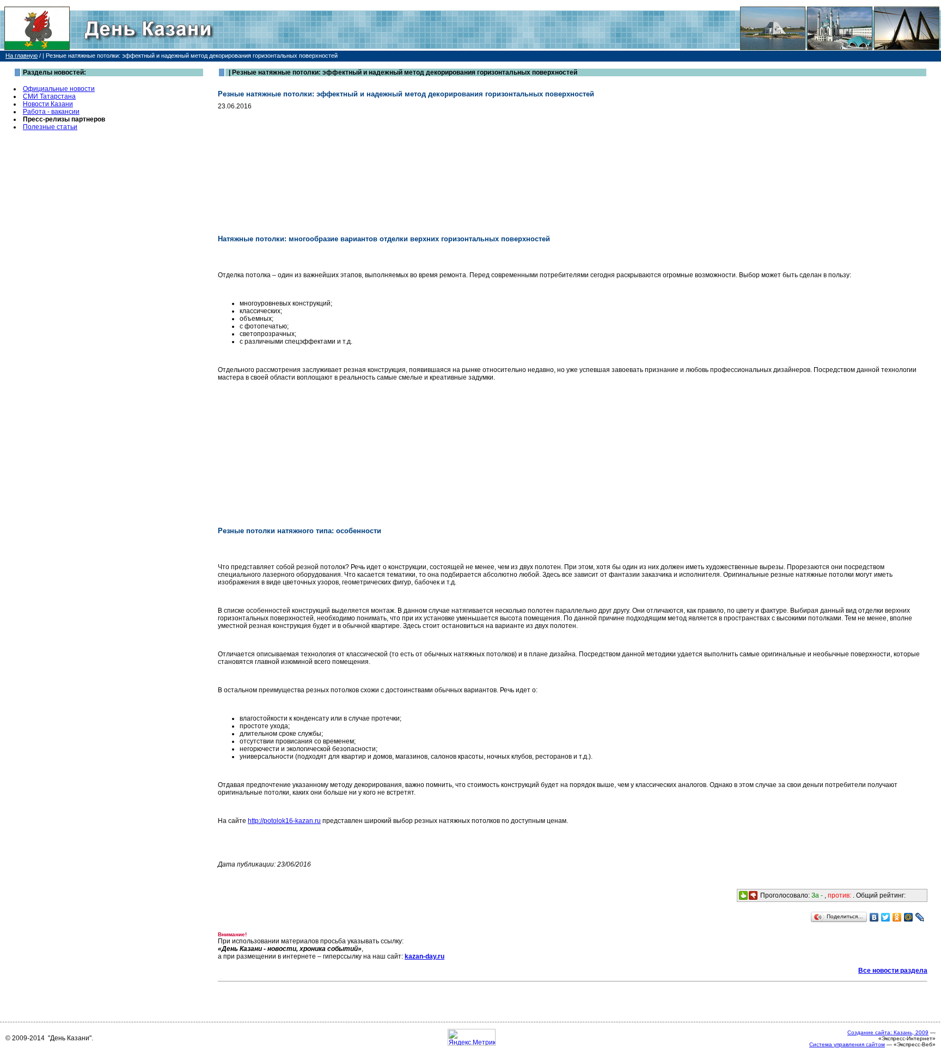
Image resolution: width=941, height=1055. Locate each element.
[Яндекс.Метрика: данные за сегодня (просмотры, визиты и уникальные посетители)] (472, 1037)
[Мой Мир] (908, 917)
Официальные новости (59, 89)
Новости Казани (48, 104)
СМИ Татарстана (49, 96)
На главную (21, 55)
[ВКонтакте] (874, 917)
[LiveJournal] (920, 917)
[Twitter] (885, 917)
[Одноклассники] (897, 917)
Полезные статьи (50, 127)
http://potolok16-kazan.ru (284, 821)
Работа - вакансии (51, 111)
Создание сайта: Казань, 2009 (887, 1032)
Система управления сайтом (847, 1044)
